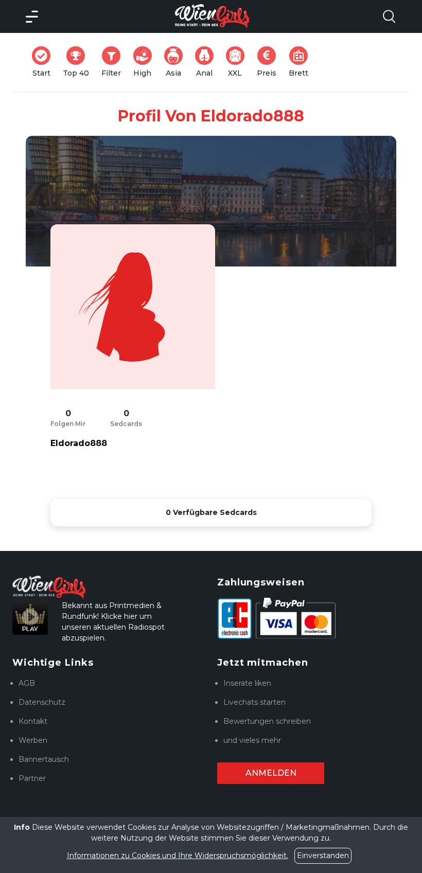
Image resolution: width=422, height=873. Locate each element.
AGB (27, 683)
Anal (208, 62)
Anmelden (270, 773)
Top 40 (79, 62)
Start (44, 62)
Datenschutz (42, 702)
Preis (270, 62)
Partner (32, 778)
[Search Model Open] (389, 16)
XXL (238, 62)
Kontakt (33, 721)
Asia (177, 62)
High (145, 62)
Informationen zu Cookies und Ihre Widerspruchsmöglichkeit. (177, 855)
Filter (114, 62)
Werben (33, 740)
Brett (301, 62)
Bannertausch (44, 759)
